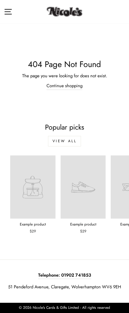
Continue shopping (64, 85)
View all (64, 141)
